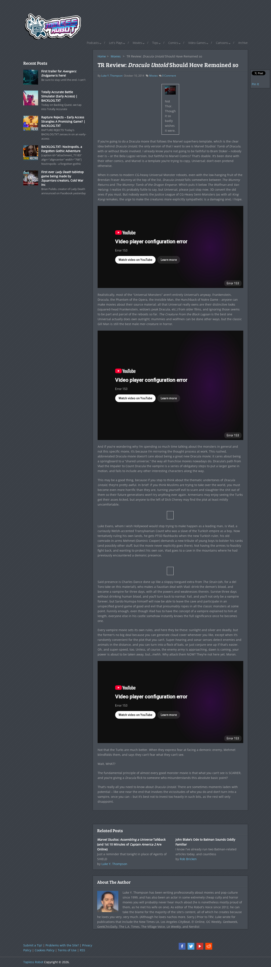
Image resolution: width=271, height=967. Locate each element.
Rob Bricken (188, 859)
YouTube (199, 946)
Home (102, 56)
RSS (82, 950)
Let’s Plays (116, 43)
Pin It (255, 84)
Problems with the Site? (62, 945)
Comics (173, 43)
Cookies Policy (44, 950)
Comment (169, 75)
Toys (155, 43)
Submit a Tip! (32, 945)
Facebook (182, 946)
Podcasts (93, 43)
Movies (137, 43)
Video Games (197, 43)
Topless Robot (33, 962)
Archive (243, 43)
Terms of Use (67, 950)
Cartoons (222, 43)
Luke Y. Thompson (112, 75)
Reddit (208, 946)
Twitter (191, 946)
